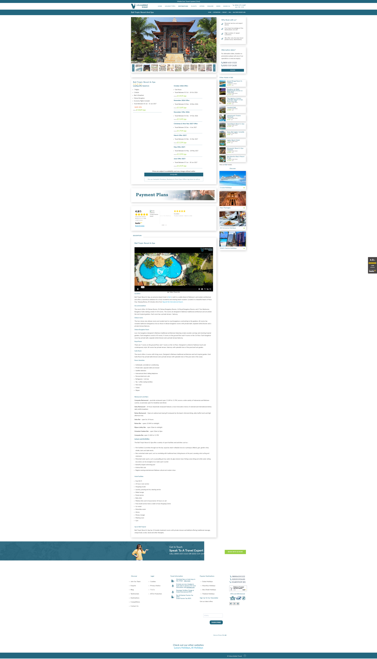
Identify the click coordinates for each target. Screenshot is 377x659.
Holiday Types (170, 6)
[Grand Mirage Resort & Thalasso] (222, 83)
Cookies (153, 581)
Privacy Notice (155, 585)
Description (137, 235)
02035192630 (238, 579)
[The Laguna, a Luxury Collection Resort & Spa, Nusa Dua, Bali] (222, 100)
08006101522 (238, 577)
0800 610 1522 (230, 63)
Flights (194, 6)
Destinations (183, 6)
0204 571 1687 (239, 3)
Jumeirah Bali (231, 107)
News (218, 6)
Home (160, 6)
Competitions (135, 602)
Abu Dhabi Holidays (209, 589)
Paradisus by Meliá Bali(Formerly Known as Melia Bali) (234, 91)
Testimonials (135, 594)
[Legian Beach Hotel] (222, 142)
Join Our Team (135, 581)
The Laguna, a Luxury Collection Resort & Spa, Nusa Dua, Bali (235, 100)
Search (226, 6)
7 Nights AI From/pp (232, 84)
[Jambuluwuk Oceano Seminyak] (222, 117)
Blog (132, 589)
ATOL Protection (156, 594)
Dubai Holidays (207, 581)
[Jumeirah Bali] (222, 109)
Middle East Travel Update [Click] (188, 1)
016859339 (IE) (239, 582)
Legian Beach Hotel (233, 140)
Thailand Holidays (208, 594)
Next (214, 68)
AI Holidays (197, 648)
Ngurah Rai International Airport (173, 302)
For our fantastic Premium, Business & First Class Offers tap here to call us (174, 179)
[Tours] (232, 198)
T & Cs (152, 589)
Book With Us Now (235, 552)
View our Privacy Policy (219, 635)
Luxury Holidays (182, 648)
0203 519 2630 (230, 66)
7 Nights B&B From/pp (232, 94)
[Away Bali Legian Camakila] (222, 134)
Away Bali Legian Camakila (235, 132)
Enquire (210, 6)
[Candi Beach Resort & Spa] (222, 126)
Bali (169, 297)
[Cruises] (232, 178)
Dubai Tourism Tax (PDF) (183, 598)
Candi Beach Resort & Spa (235, 124)
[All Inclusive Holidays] (232, 218)
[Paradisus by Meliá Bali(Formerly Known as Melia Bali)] (222, 91)
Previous (133, 68)
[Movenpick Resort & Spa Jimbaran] (222, 150)
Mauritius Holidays (208, 585)
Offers (201, 6)
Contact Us (134, 606)
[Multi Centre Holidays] (232, 239)
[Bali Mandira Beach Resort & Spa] (222, 158)
